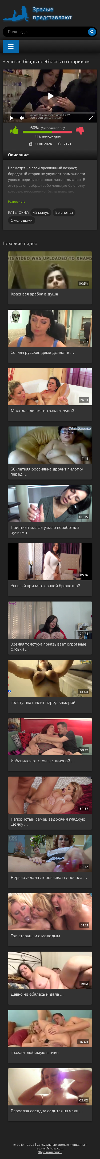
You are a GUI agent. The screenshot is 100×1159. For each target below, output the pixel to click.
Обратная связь (50, 1152)
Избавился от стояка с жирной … (43, 760)
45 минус (41, 212)
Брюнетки (64, 212)
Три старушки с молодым (35, 935)
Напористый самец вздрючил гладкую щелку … (48, 821)
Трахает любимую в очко (35, 1052)
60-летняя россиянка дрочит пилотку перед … (47, 471)
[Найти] (92, 32)
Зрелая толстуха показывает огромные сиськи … (48, 646)
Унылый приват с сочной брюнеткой (45, 585)
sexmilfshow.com (50, 1148)
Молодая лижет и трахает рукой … (45, 410)
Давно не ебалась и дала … (37, 993)
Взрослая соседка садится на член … (47, 1110)
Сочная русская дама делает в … (42, 352)
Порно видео (43, 13)
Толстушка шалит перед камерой (43, 702)
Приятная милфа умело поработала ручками (45, 530)
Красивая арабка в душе (34, 293)
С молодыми (22, 220)
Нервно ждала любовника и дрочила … (49, 877)
